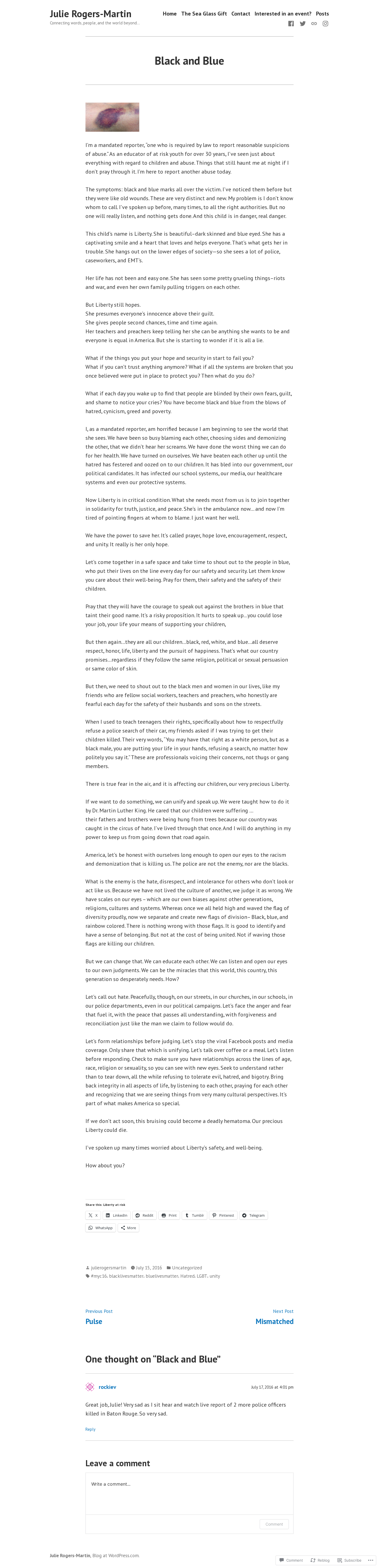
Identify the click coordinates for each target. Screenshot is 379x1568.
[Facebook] (292, 23)
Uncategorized (187, 1267)
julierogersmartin (108, 1267)
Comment (274, 1524)
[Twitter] (303, 23)
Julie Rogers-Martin (91, 13)
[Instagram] (324, 23)
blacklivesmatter (126, 1276)
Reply (90, 1429)
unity (214, 1276)
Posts (322, 14)
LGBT (202, 1276)
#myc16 (99, 1276)
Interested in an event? (283, 14)
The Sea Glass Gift (204, 14)
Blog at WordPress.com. (116, 1555)
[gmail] (314, 23)
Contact (240, 14)
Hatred (187, 1276)
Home (170, 14)
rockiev (107, 1387)
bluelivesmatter (162, 1276)
